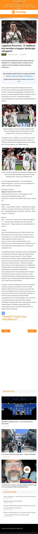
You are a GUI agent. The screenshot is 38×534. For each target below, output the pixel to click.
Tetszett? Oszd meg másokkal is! (14, 318)
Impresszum (5, 528)
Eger (23, 4)
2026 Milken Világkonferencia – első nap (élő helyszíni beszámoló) (17, 422)
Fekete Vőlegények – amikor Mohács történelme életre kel (19, 496)
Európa (27, 4)
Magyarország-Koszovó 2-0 (7, 331)
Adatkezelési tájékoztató (16, 528)
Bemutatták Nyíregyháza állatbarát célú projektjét (32, 331)
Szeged (27, 6)
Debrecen (18, 4)
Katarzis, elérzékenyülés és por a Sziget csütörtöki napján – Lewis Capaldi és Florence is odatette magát (19, 513)
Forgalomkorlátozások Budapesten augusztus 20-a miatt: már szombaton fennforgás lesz (19, 507)
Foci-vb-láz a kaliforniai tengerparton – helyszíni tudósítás (19, 454)
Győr (31, 4)
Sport (4, 54)
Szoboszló (33, 6)
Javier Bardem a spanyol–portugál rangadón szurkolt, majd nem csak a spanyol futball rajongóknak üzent (19, 486)
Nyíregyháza (17, 6)
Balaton (7, 4)
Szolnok (19, 8)
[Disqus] (19, 358)
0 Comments (23, 54)
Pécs (23, 6)
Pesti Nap (21, 12)
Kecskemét (5, 6)
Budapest (13, 4)
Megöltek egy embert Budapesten (12, 501)
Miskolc (11, 6)
